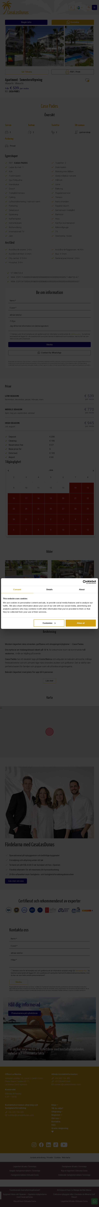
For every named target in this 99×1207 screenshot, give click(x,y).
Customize (47, 623)
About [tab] (82, 589)
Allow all (81, 623)
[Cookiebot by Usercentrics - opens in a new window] (84, 582)
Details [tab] (49, 589)
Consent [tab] (17, 589)
